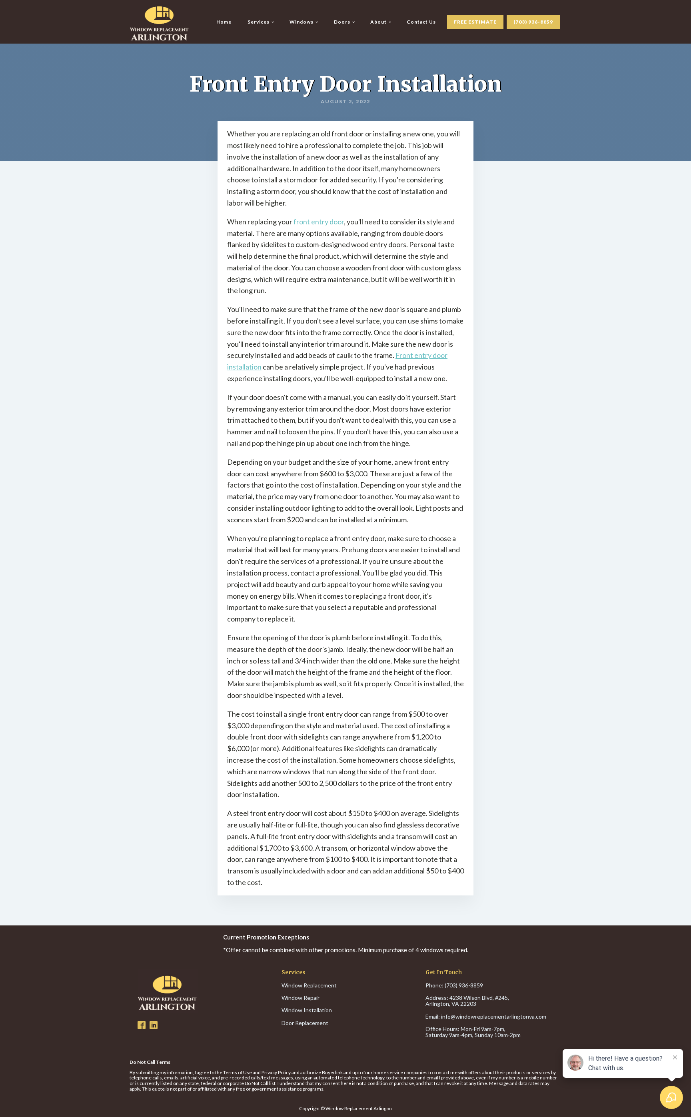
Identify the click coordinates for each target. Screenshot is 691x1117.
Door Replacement (305, 1023)
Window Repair (301, 998)
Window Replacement (309, 985)
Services (259, 22)
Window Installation (307, 1010)
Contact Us (421, 22)
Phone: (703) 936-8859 (454, 985)
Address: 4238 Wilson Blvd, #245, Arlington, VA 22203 (467, 1001)
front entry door (319, 221)
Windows (302, 22)
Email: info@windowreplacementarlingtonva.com (485, 1016)
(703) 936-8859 (533, 22)
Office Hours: (473, 1032)
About (378, 22)
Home (224, 22)
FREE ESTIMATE (475, 22)
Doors (342, 22)
